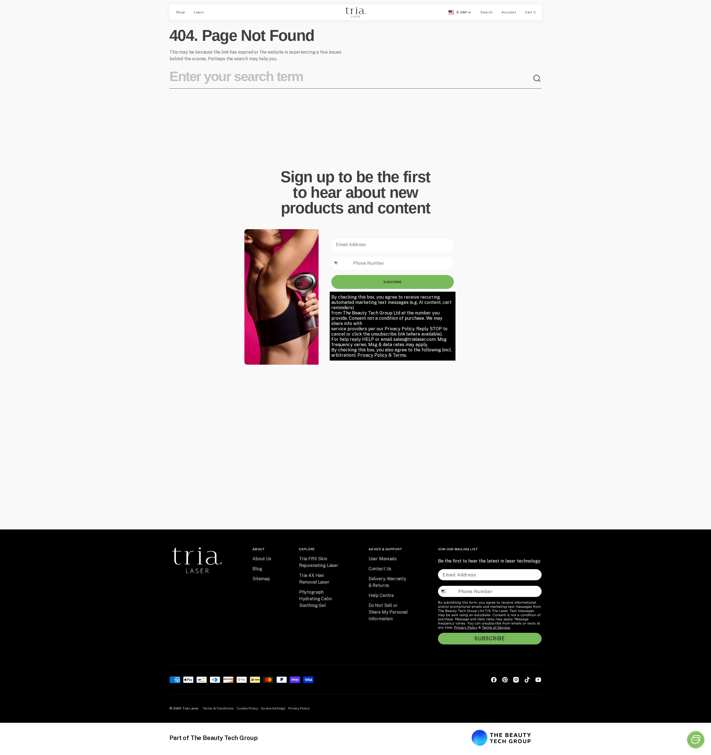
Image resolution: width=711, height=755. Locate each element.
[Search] (537, 78)
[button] (486, 12)
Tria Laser (190, 708)
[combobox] (351, 78)
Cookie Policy (247, 708)
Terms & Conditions (218, 708)
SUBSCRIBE (392, 282)
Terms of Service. (496, 627)
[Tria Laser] (355, 12)
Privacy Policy (465, 627)
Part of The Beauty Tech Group (213, 737)
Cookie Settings (273, 708)
